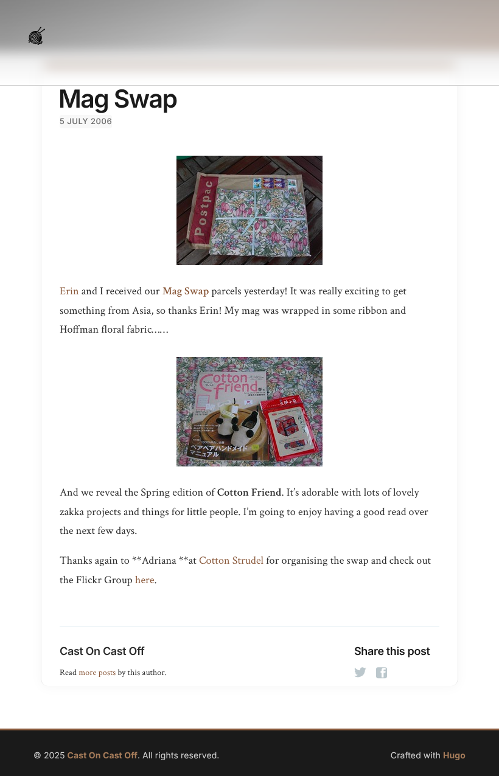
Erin (69, 292)
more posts (97, 672)
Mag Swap (185, 292)
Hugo (454, 755)
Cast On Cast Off (102, 651)
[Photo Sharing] (249, 210)
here (145, 580)
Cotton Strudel (231, 561)
